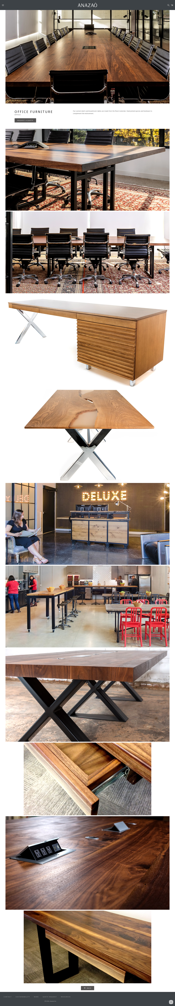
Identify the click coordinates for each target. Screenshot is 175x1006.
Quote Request (50, 997)
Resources (66, 997)
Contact (8, 997)
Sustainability (23, 997)
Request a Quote (25, 120)
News (36, 997)
